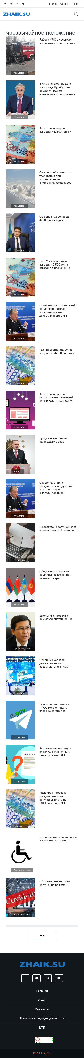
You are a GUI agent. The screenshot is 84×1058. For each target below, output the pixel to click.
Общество (19, 560)
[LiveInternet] (31, 1039)
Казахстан (19, 73)
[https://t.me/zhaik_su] (17, 4)
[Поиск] (77, 14)
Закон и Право (21, 914)
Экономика (19, 826)
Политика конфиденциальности (42, 1018)
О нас (42, 1000)
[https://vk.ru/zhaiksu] (11, 4)
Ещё (42, 935)
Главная (42, 991)
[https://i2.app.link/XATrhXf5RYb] (23, 4)
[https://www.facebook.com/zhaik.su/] (5, 4)
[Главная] (16, 14)
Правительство (22, 648)
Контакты (42, 1009)
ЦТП (42, 1027)
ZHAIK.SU (46, 1053)
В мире (17, 471)
